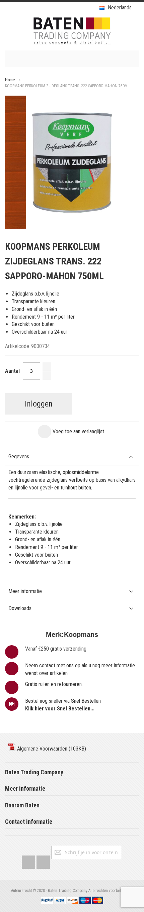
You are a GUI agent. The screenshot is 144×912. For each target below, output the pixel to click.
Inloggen (39, 404)
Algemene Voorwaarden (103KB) (51, 749)
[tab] (72, 456)
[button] (71, 431)
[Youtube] (43, 861)
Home (10, 80)
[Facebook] (28, 861)
